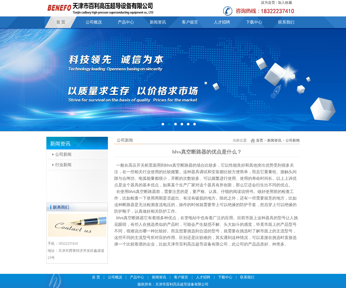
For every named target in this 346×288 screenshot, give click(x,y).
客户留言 (190, 22)
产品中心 (126, 22)
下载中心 (254, 22)
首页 (259, 140)
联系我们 (286, 22)
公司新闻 (63, 154)
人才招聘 (222, 22)
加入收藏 (285, 3)
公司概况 (94, 22)
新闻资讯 (158, 22)
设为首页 (268, 3)
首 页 (60, 22)
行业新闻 (63, 165)
